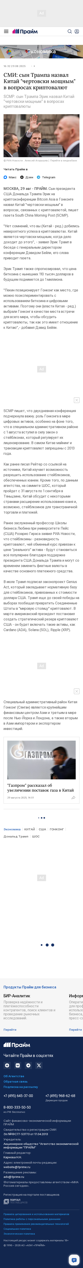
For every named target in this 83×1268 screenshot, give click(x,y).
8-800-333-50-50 (17, 1109)
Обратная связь (16, 1081)
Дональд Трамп (16, 836)
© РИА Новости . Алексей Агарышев (26, 160)
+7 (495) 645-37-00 (18, 1096)
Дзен (29, 177)
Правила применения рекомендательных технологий (36, 1223)
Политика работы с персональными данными (32, 1219)
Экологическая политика (19, 1233)
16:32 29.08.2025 (15, 66)
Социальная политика (17, 1228)
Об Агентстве (14, 1076)
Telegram (48, 177)
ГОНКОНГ (57, 829)
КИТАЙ (29, 829)
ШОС (36, 836)
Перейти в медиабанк (63, 160)
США (42, 829)
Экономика (41, 51)
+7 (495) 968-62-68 (60, 1098)
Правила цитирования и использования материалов (36, 1214)
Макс (13, 177)
